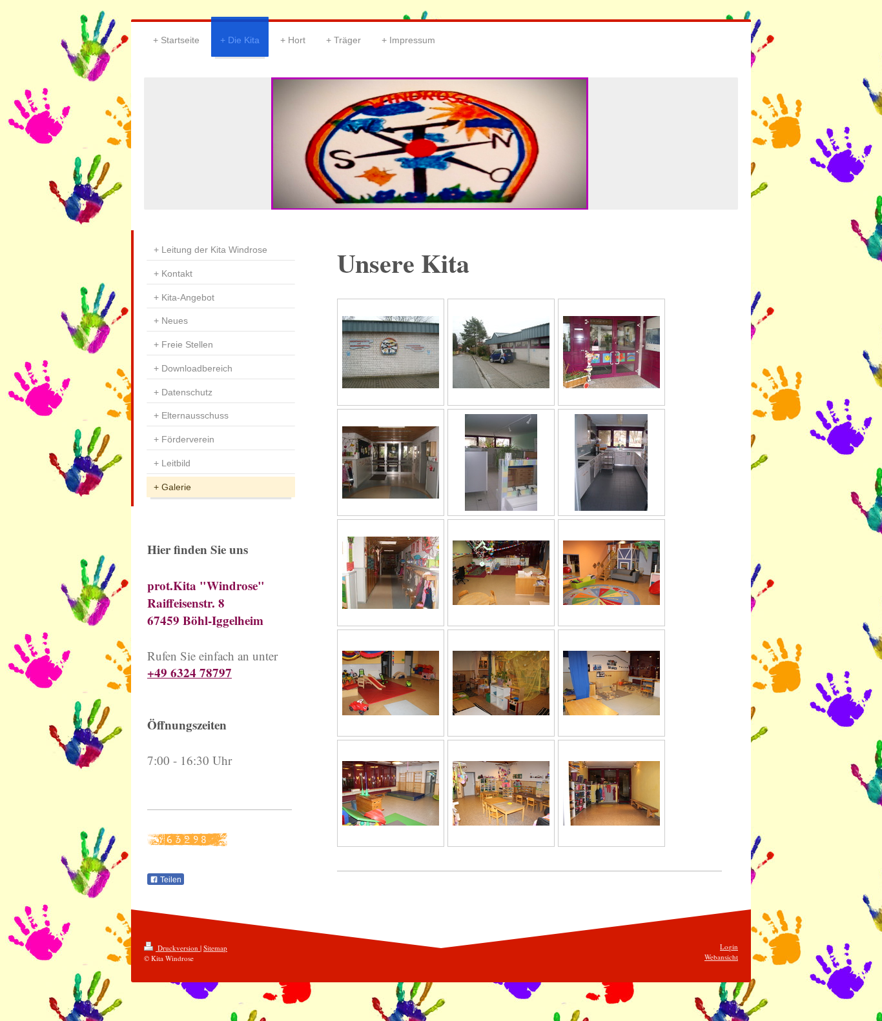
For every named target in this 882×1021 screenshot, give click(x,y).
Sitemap (215, 948)
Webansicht (721, 957)
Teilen (169, 879)
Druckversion (178, 948)
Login (729, 946)
